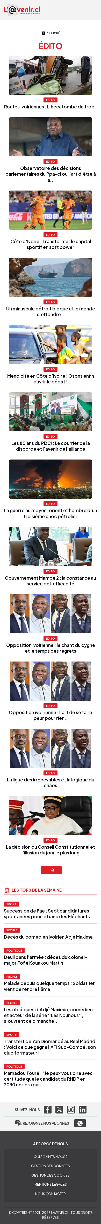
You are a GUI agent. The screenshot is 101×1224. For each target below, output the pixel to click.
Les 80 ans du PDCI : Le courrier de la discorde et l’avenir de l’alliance (50, 446)
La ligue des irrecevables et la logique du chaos (50, 782)
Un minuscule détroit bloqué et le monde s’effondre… (50, 311)
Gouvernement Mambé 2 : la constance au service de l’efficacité (50, 580)
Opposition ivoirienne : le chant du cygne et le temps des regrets (50, 648)
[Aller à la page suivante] (51, 870)
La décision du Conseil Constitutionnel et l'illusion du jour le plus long (50, 849)
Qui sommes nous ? (50, 1157)
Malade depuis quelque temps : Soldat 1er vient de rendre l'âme (49, 986)
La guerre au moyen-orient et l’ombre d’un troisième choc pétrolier (50, 513)
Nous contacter (50, 1194)
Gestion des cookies (50, 1175)
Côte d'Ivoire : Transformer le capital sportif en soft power (50, 244)
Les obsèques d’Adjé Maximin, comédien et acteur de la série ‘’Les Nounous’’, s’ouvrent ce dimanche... (48, 1015)
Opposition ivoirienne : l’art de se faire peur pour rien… (50, 715)
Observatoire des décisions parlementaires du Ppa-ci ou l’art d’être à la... (50, 173)
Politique (14, 950)
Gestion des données (50, 1166)
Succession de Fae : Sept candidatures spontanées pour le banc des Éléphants (47, 913)
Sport (11, 904)
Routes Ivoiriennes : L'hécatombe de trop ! (50, 106)
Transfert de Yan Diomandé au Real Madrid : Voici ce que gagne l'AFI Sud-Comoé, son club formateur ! (50, 1047)
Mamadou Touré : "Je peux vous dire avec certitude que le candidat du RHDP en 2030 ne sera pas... (48, 1078)
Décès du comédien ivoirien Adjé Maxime (48, 937)
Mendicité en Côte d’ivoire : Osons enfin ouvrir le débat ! (50, 378)
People (11, 930)
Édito (50, 100)
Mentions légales (50, 1184)
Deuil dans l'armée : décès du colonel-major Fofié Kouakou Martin (45, 960)
